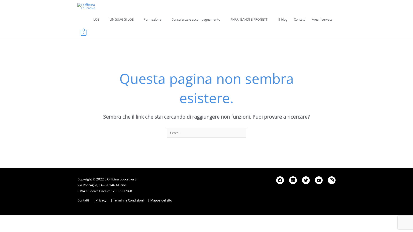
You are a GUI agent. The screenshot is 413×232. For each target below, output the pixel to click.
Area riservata (322, 19)
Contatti (299, 19)
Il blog (282, 19)
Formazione (152, 19)
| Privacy (99, 200)
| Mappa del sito (160, 200)
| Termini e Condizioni (127, 200)
